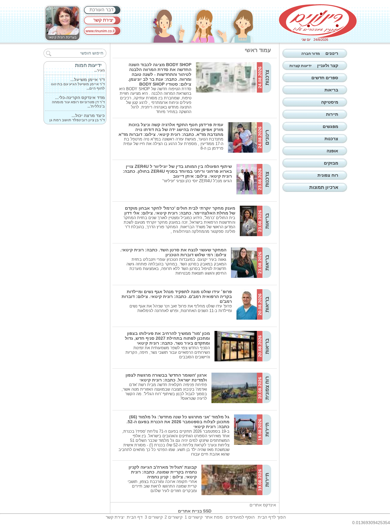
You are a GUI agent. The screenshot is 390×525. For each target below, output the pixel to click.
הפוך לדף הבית (272, 517)
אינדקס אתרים (263, 504)
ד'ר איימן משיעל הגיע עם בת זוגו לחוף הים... (78, 81)
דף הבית (135, 517)
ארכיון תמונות (323, 187)
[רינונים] (317, 21)
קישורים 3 (154, 517)
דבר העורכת (101, 9)
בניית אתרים (190, 511)
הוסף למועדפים (240, 517)
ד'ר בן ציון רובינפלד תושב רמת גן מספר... (77, 117)
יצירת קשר (103, 20)
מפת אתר (214, 517)
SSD (207, 511)
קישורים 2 (174, 517)
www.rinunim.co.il (100, 31)
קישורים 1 (194, 517)
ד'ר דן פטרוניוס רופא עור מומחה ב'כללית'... (78, 99)
